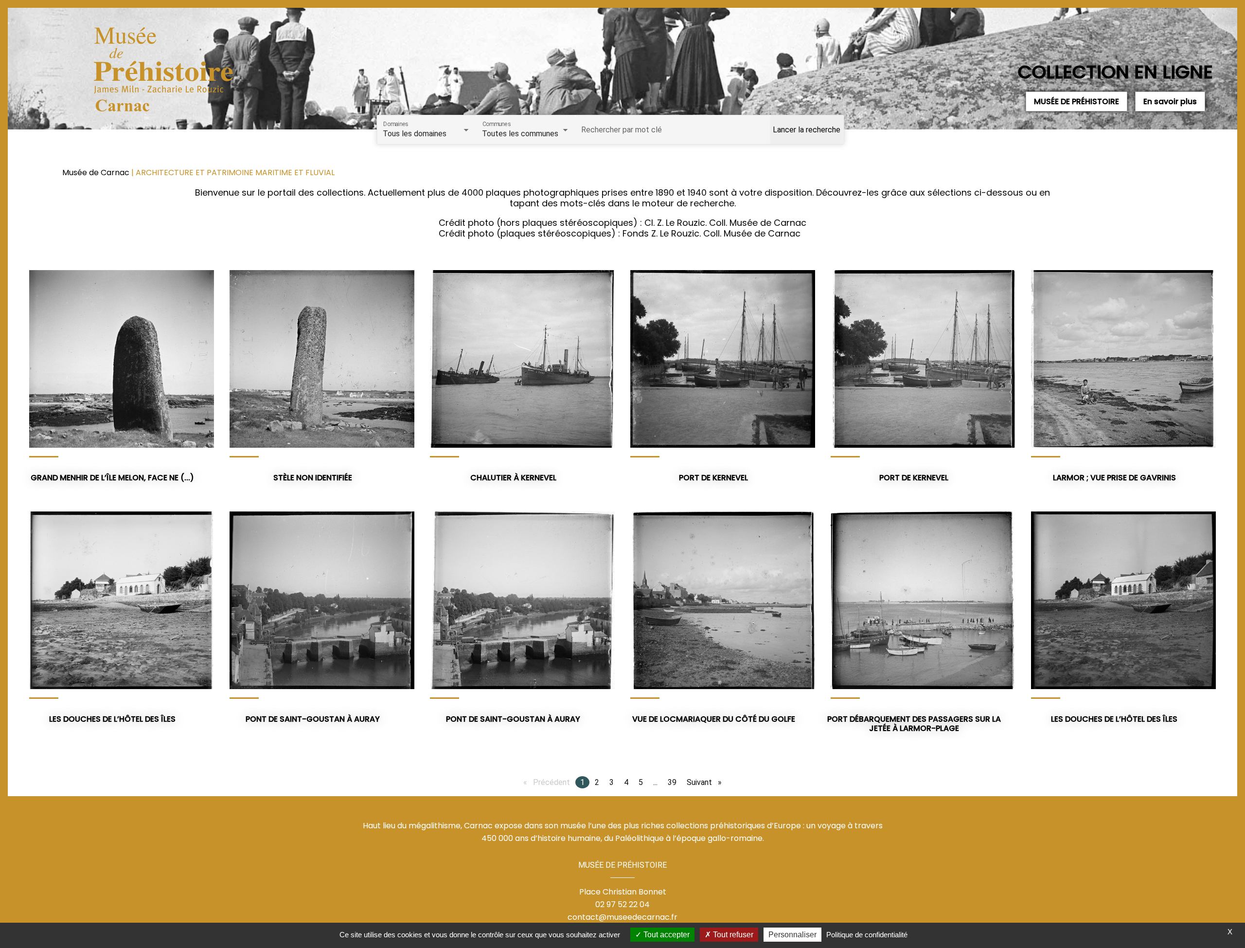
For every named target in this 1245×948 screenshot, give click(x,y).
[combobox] (426, 133)
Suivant (707, 782)
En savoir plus (1170, 101)
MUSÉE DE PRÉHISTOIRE (1076, 101)
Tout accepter (665, 934)
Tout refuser (732, 934)
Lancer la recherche (806, 129)
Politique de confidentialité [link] (866, 934)
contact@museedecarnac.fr (622, 917)
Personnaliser (792, 934)
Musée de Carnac (96, 172)
